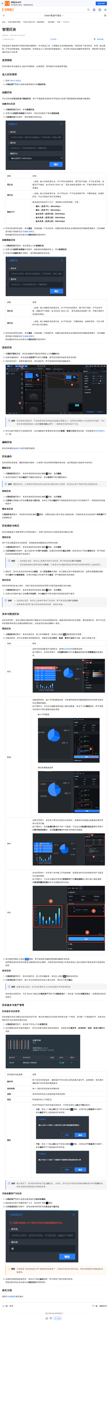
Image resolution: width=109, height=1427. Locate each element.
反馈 (58, 1318)
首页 (3, 22)
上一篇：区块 (7, 1305)
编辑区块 (17, 448)
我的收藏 (100, 39)
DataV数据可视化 (14, 22)
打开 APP (101, 3)
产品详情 (53, 39)
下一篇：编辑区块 (99, 1305)
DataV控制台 (15, 80)
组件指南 (67, 648)
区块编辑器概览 (27, 231)
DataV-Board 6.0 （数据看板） (34, 22)
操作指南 (51, 22)
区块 (58, 22)
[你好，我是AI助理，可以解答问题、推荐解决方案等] (94, 10)
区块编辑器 (11, 1296)
